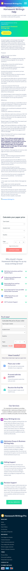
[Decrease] (15, 242)
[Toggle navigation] (25, 3)
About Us (3, 524)
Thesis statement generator (7, 542)
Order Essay (7, 33)
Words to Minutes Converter (8, 549)
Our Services (4, 529)
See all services (14, 502)
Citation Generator (5, 539)
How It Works (4, 527)
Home (2, 522)
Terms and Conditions (6, 557)
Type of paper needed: (7, 323)
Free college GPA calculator (7, 544)
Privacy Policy (4, 555)
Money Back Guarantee (6, 559)
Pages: (3, 341)
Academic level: (6, 329)
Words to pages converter (7, 546)
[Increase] (23, 242)
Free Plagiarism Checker (7, 537)
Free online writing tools (6, 531)
